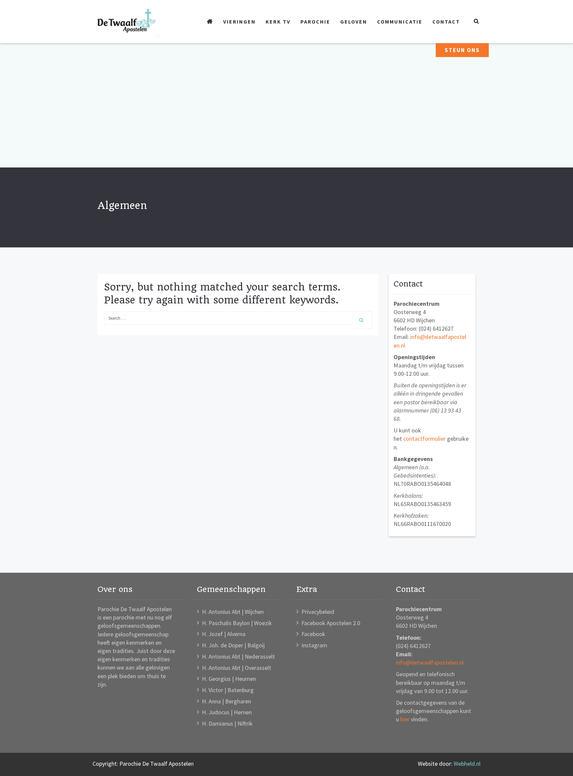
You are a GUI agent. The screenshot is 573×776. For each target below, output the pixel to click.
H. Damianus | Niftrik (227, 723)
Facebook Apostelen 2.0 (330, 623)
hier (405, 719)
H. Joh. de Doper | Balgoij (233, 645)
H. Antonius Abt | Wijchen (233, 611)
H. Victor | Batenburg (228, 690)
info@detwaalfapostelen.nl (430, 662)
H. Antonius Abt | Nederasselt (238, 656)
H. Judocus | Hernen (227, 712)
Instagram (314, 645)
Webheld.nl (467, 763)
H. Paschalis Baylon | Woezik (237, 623)
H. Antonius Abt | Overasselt (236, 668)
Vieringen (239, 21)
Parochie (315, 21)
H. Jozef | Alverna (223, 634)
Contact (446, 21)
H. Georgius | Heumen (229, 678)
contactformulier (424, 438)
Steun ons (462, 50)
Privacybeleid (317, 611)
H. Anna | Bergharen (226, 701)
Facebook (313, 634)
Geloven (353, 21)
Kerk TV (278, 21)
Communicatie (399, 21)
